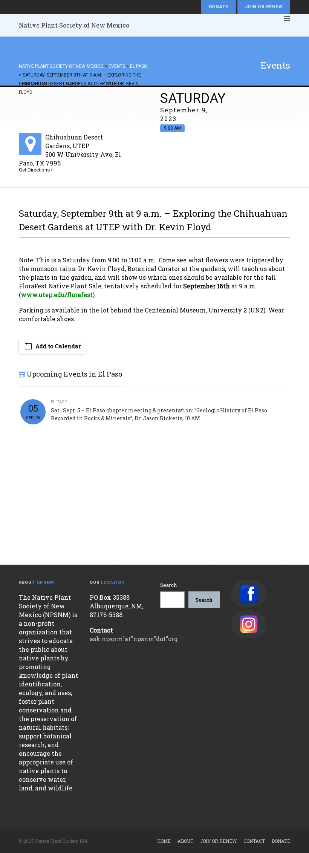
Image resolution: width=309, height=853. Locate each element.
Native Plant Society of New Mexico (74, 25)
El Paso (59, 402)
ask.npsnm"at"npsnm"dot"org (134, 639)
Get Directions (35, 169)
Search (168, 585)
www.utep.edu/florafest (57, 295)
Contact (254, 841)
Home (164, 841)
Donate (218, 6)
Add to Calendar (58, 346)
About (185, 841)
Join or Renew (264, 6)
